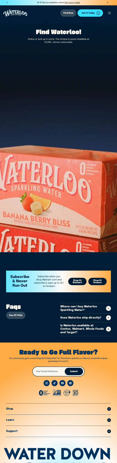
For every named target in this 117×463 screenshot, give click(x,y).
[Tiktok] (54, 383)
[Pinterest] (70, 383)
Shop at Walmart (77, 281)
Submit (74, 371)
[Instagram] (47, 383)
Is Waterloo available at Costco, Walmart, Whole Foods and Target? (82, 329)
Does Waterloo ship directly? (80, 317)
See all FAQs (15, 315)
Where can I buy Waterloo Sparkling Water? (78, 308)
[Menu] (109, 13)
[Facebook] (62, 383)
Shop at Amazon (97, 281)
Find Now (68, 13)
